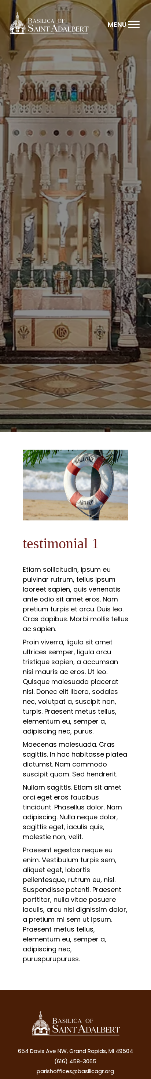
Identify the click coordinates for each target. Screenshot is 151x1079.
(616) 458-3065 (75, 1061)
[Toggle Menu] (134, 24)
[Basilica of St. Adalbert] (49, 24)
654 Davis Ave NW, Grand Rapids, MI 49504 (75, 1051)
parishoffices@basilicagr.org (75, 1071)
